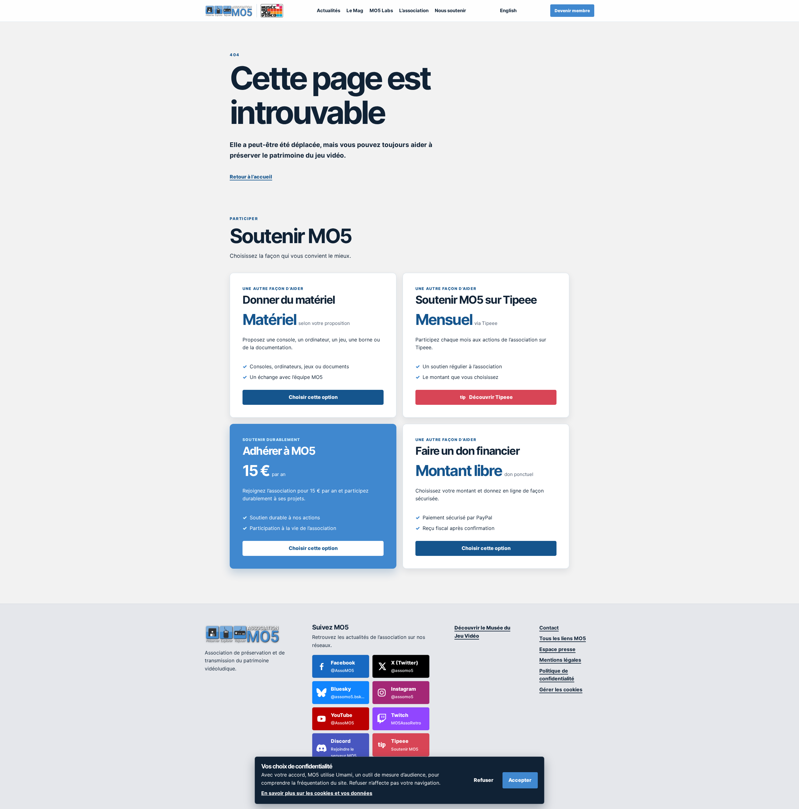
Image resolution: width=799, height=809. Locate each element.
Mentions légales (560, 660)
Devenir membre (572, 10)
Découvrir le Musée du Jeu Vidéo (482, 632)
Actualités (328, 10)
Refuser (483, 780)
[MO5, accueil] (228, 10)
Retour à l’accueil (251, 177)
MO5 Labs (381, 10)
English (508, 10)
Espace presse (557, 649)
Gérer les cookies (560, 689)
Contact (549, 628)
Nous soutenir (450, 10)
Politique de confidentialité (556, 675)
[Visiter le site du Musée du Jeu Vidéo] (270, 10)
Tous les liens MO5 (562, 638)
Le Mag (354, 10)
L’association (414, 10)
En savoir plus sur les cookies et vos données (316, 793)
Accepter (520, 780)
